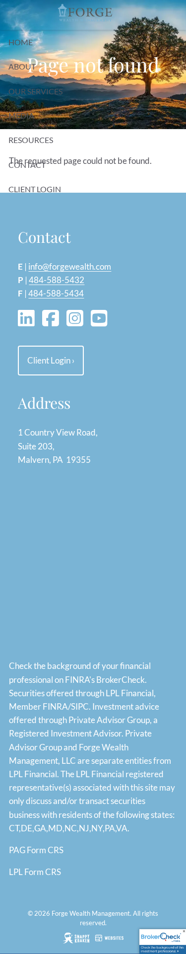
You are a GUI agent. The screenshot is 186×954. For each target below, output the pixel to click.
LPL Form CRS (35, 872)
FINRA (55, 706)
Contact (27, 164)
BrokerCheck (120, 679)
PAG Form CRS (36, 850)
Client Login (34, 189)
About (22, 66)
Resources (30, 140)
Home (20, 42)
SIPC (80, 706)
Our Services (35, 91)
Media (21, 115)
